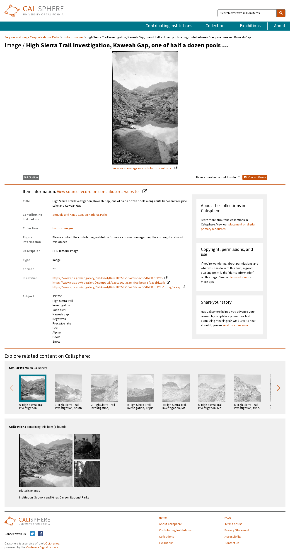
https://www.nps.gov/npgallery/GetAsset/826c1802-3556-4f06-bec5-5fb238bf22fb (108, 278)
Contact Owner (257, 177)
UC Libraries (51, 543)
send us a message (235, 325)
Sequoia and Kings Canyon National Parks (32, 37)
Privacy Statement (237, 530)
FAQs (228, 517)
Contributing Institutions (168, 26)
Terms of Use (233, 524)
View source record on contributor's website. (98, 192)
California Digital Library (42, 547)
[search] (280, 13)
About (279, 26)
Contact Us (232, 543)
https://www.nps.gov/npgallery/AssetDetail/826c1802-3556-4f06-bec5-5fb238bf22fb (109, 283)
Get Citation (31, 177)
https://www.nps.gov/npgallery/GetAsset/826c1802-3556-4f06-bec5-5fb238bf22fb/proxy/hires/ (116, 287)
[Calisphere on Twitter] (32, 534)
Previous (11, 387)
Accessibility (233, 536)
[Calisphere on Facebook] (40, 534)
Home (163, 517)
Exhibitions (250, 26)
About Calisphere (170, 524)
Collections (215, 26)
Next (278, 387)
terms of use (238, 277)
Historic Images (73, 37)
